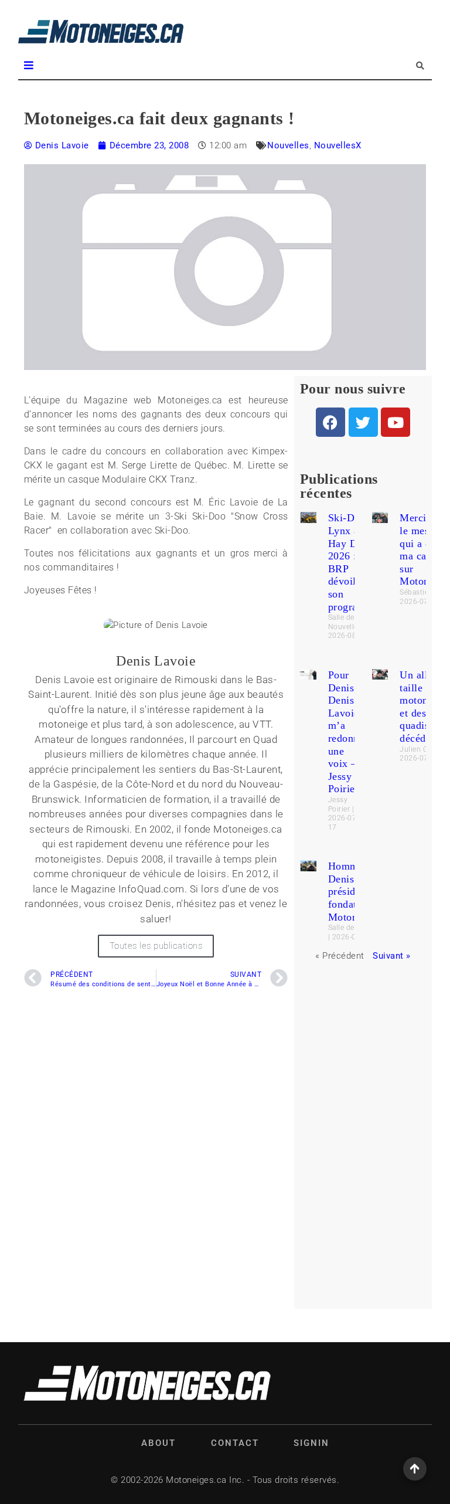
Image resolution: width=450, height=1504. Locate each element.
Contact (235, 1443)
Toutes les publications (156, 946)
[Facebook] (330, 422)
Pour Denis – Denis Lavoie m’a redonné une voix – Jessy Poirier (346, 732)
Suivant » (392, 955)
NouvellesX (338, 145)
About (158, 1443)
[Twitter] (363, 422)
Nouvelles (288, 145)
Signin (311, 1443)
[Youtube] (395, 422)
